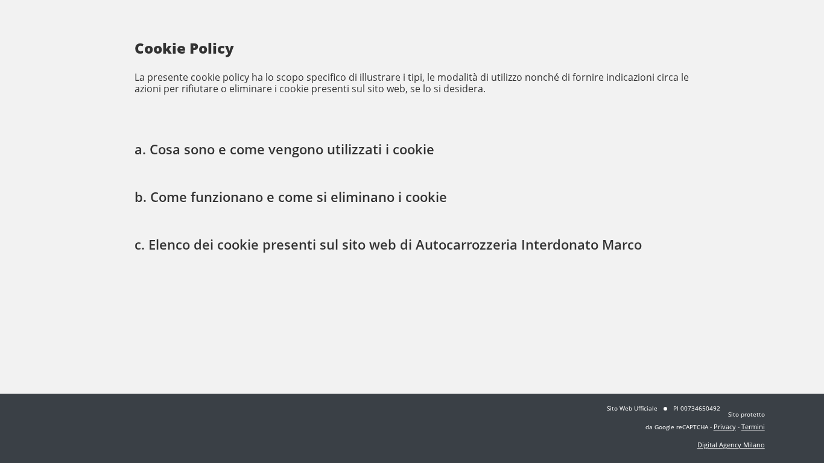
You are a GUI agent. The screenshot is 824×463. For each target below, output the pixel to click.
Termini (753, 426)
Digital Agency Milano (731, 444)
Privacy (725, 426)
